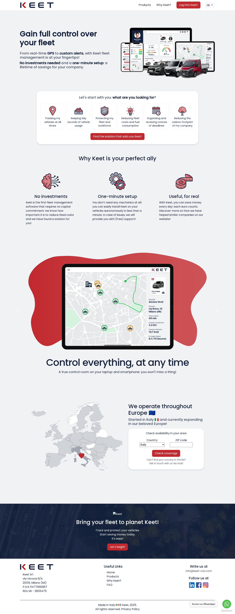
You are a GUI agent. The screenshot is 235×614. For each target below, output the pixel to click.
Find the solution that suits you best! (117, 136)
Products (145, 5)
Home (111, 572)
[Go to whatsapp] (226, 604)
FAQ (109, 585)
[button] (17, 311)
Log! (188, 5)
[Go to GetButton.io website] (226, 611)
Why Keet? (163, 5)
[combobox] (210, 5)
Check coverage (166, 453)
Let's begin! (117, 547)
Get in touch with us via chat (166, 463)
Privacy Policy (130, 609)
